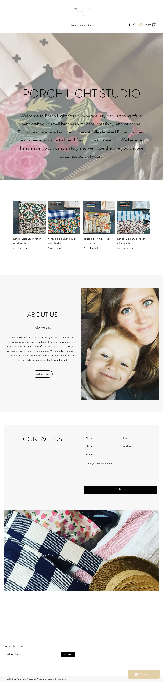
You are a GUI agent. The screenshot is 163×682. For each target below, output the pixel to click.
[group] (81, 226)
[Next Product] (154, 217)
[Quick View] (29, 217)
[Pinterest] (134, 24)
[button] (154, 24)
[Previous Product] (9, 217)
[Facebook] (129, 24)
